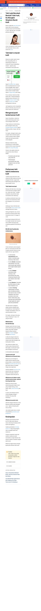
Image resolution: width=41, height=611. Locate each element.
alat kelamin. (12, 334)
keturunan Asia (16, 369)
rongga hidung (12, 92)
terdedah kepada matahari (11, 127)
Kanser (7, 10)
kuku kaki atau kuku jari (14, 363)
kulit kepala (11, 332)
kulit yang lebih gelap (13, 147)
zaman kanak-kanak (15, 207)
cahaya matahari (13, 99)
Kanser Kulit (11, 10)
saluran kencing (15, 388)
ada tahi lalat (16, 25)
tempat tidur (12, 101)
